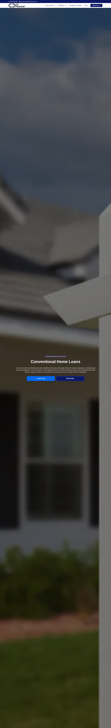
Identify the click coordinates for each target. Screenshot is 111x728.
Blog (86, 5)
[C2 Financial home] (17, 5)
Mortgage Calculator (75, 5)
